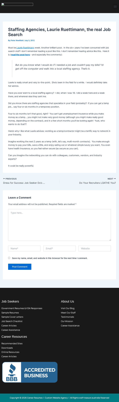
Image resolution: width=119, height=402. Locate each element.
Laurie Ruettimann (25, 47)
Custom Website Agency (56, 397)
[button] (115, 6)
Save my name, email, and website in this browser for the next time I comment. (50, 258)
